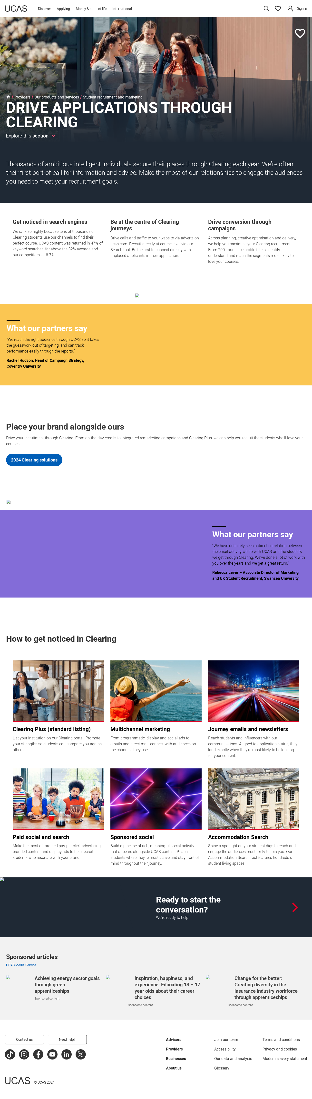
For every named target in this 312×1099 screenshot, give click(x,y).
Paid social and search (41, 837)
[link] (297, 8)
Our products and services (56, 97)
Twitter (81, 1054)
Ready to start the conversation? (188, 904)
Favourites (277, 8)
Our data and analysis (233, 1058)
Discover (44, 8)
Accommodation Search (238, 837)
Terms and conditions (281, 1039)
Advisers (173, 1039)
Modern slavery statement (285, 1058)
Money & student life (91, 8)
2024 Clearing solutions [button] (34, 460)
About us (174, 1068)
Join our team (226, 1039)
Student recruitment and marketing (113, 97)
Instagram (24, 1054)
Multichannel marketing (140, 729)
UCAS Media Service (21, 965)
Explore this (27, 135)
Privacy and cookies (280, 1049)
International (122, 8)
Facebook (38, 1054)
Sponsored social (132, 837)
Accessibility (225, 1049)
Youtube (52, 1054)
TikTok (10, 1054)
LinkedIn (66, 1054)
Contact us (24, 1039)
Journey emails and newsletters (248, 729)
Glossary (221, 1068)
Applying (63, 8)
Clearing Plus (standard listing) (52, 729)
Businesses (176, 1058)
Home (8, 97)
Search (266, 8)
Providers (22, 97)
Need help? (67, 1039)
